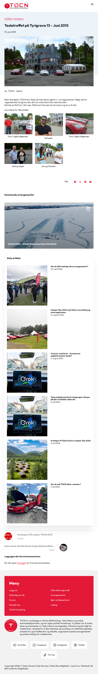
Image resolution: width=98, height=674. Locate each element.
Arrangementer (58, 595)
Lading (54, 605)
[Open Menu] (92, 4)
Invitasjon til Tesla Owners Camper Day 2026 (71, 440)
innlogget (21, 563)
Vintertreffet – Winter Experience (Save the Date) (32, 244)
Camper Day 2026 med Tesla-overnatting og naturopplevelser (70, 311)
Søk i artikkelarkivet (60, 600)
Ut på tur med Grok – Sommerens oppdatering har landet (65, 354)
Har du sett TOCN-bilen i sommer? (66, 484)
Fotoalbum (18, 18)
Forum (12, 600)
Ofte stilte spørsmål (60, 590)
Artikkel (8, 18)
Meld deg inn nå (16, 595)
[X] (80, 182)
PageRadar (23, 668)
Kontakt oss (14, 605)
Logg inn (13, 590)
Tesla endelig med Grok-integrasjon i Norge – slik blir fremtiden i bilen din (71, 398)
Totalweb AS (87, 665)
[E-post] (90, 182)
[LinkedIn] (85, 182)
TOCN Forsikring (17, 609)
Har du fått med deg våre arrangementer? (69, 266)
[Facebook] (75, 182)
